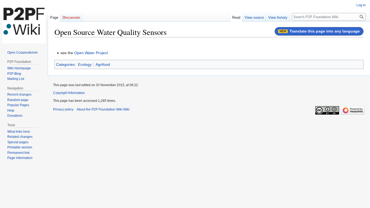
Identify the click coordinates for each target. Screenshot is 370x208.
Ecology (85, 64)
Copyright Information (69, 93)
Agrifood (103, 64)
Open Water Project (91, 53)
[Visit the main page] (24, 21)
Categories (65, 64)
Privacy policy (63, 109)
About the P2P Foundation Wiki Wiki (103, 109)
